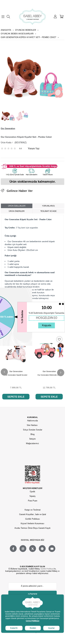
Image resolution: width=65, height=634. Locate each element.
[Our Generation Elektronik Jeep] (49, 349)
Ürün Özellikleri (16, 206)
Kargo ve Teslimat (33, 510)
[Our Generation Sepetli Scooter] (16, 349)
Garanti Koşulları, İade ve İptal (32, 514)
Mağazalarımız (32, 443)
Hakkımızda (32, 420)
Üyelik (32, 491)
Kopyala (46, 325)
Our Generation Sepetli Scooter (15, 375)
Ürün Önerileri (16, 211)
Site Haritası (32, 425)
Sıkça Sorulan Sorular (32, 430)
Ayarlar (51, 628)
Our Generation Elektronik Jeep (49, 375)
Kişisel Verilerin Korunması (32, 523)
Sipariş (32, 496)
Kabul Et (14, 628)
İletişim (32, 439)
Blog (32, 434)
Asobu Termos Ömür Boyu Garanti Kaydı (32, 528)
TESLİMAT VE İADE (48, 211)
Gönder (32, 594)
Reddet (33, 628)
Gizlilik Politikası (32, 519)
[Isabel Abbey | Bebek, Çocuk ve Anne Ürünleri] (32, 16)
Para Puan (32, 501)
